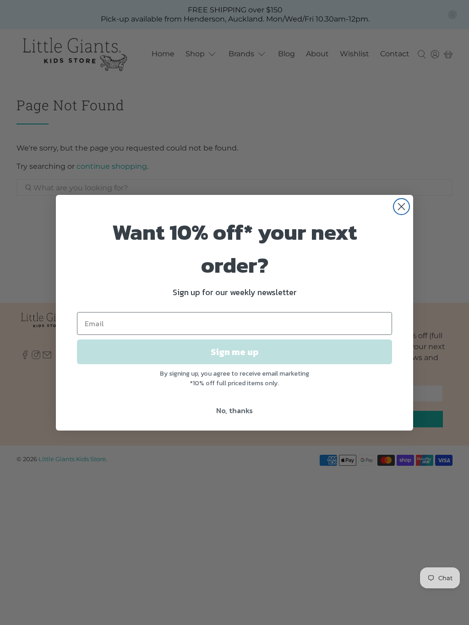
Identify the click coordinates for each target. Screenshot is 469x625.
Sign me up (234, 352)
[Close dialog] (401, 207)
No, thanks (234, 410)
